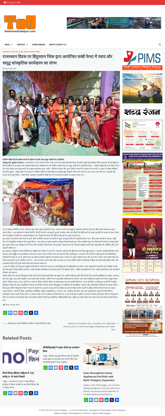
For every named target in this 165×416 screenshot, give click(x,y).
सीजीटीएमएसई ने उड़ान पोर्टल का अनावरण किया (61, 349)
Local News (23, 52)
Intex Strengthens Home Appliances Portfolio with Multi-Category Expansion (99, 377)
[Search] (160, 45)
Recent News (34, 52)
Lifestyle (14, 52)
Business (6, 52)
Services (21, 44)
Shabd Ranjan (38, 44)
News (7, 44)
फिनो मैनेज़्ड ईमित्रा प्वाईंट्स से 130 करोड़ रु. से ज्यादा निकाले (18, 375)
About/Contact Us (57, 44)
